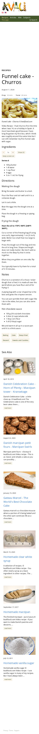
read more (7, 408)
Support (16, 730)
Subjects (27, 17)
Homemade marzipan (16, 612)
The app (5, 20)
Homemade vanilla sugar (18, 663)
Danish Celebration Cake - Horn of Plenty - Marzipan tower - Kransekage (19, 387)
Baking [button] (5, 335)
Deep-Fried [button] (23, 335)
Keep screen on (8, 156)
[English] (5, 13)
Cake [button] (14, 335)
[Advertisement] (19, 43)
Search (34, 20)
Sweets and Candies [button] (20, 340)
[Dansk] (2, 13)
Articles (13, 17)
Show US (21, 152)
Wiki (20, 17)
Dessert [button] (6, 340)
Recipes (5, 17)
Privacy (5, 730)
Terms (11, 730)
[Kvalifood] (14, 6)
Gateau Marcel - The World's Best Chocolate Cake (17, 501)
